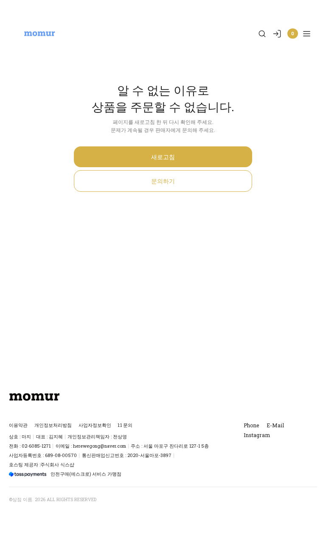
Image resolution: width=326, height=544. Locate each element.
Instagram (257, 435)
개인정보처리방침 (53, 425)
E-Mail (275, 425)
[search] (262, 33)
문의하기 (163, 181)
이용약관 (18, 425)
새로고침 (163, 157)
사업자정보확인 (95, 425)
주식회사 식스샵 (57, 465)
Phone (251, 425)
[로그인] (277, 33)
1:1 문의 (125, 425)
